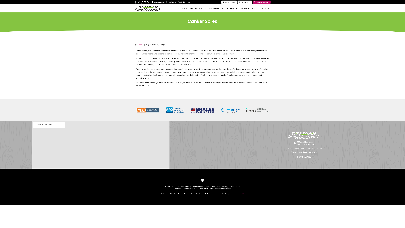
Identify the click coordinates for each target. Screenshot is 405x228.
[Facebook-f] (135, 2)
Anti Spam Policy (202, 189)
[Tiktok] (142, 2)
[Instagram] (139, 2)
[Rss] (148, 2)
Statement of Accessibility (220, 189)
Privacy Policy (188, 189)
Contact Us (235, 186)
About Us (175, 186)
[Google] (145, 2)
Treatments (215, 186)
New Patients (186, 186)
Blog (253, 8)
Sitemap (178, 189)
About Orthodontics (201, 186)
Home (167, 186)
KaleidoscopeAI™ (238, 194)
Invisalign (225, 186)
